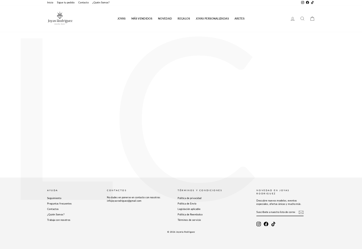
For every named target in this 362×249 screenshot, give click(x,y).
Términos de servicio (189, 219)
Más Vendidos (141, 18)
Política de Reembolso (190, 214)
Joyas (121, 18)
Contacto (83, 2)
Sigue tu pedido (65, 2)
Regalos (184, 18)
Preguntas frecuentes (59, 203)
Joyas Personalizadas (212, 18)
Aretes (240, 18)
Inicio (50, 2)
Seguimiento (54, 198)
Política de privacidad (189, 198)
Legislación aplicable (189, 208)
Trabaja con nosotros (59, 219)
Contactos (53, 208)
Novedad (165, 18)
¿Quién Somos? (101, 2)
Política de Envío (187, 203)
